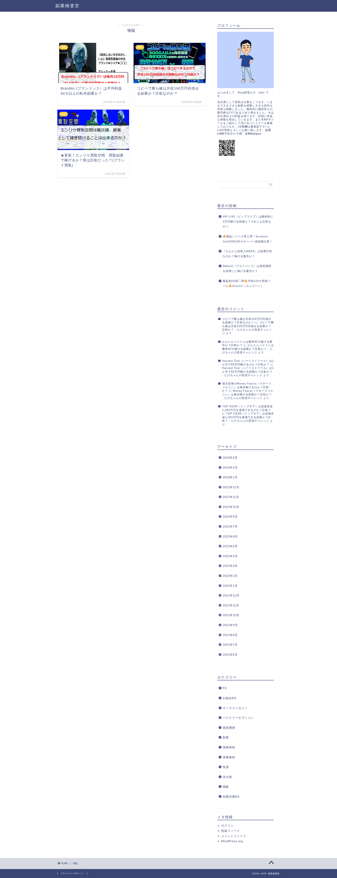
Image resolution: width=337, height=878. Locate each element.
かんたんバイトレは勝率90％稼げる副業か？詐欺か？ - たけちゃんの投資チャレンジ (248, 349)
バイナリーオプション (238, 717)
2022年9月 (230, 516)
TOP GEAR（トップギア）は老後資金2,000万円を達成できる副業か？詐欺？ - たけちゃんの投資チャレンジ (248, 417)
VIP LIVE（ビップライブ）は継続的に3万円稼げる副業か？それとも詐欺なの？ (248, 221)
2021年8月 (230, 635)
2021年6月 (230, 654)
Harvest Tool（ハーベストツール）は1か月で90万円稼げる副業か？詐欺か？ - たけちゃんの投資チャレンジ (248, 372)
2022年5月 (230, 546)
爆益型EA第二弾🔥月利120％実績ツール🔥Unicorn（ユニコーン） (246, 284)
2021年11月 (231, 605)
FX (225, 688)
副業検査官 (67, 5)
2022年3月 (230, 565)
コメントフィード (233, 836)
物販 (226, 786)
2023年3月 (230, 457)
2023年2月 (230, 467)
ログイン (227, 825)
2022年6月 (230, 536)
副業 (226, 737)
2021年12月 (231, 595)
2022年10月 (231, 507)
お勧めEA (229, 698)
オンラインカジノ (235, 708)
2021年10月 (231, 615)
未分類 (227, 777)
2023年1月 (230, 477)
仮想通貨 (229, 727)
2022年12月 (231, 487)
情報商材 (229, 747)
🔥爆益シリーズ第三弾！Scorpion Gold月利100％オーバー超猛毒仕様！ (248, 239)
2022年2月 (230, 575)
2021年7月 (230, 644)
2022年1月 (230, 585)
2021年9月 (230, 625)
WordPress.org (232, 841)
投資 (226, 767)
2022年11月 (231, 497)
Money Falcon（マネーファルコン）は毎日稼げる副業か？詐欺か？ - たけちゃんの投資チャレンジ (247, 394)
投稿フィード (230, 830)
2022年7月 (230, 526)
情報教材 (229, 757)
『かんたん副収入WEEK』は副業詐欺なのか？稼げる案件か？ (247, 254)
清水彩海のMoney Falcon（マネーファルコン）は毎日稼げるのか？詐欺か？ (246, 387)
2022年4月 (230, 556)
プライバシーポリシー (72, 873)
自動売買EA (231, 796)
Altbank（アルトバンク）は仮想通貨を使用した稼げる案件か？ (247, 269)
